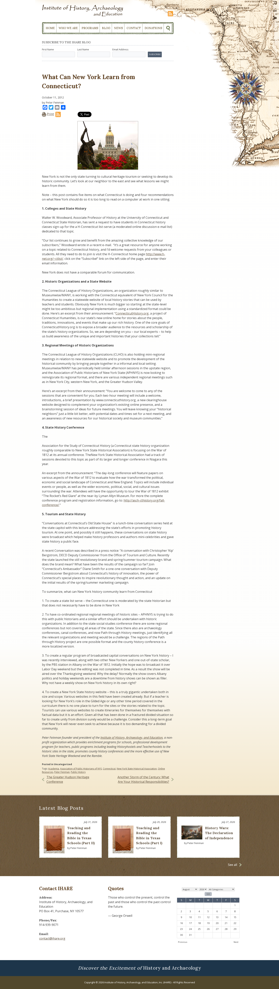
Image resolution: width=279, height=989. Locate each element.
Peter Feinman (62, 772)
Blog (106, 28)
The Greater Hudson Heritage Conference (67, 779)
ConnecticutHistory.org (132, 313)
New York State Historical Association (137, 768)
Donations (153, 28)
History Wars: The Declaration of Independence (219, 833)
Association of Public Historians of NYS (81, 768)
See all (232, 865)
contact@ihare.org (52, 938)
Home (50, 28)
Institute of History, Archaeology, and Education (131, 737)
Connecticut (109, 768)
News (118, 28)
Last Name (83, 49)
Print (50, 114)
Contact (134, 28)
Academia (53, 768)
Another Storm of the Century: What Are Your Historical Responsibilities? (143, 779)
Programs (90, 28)
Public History (78, 772)
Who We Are (68, 28)
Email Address (120, 49)
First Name (48, 49)
